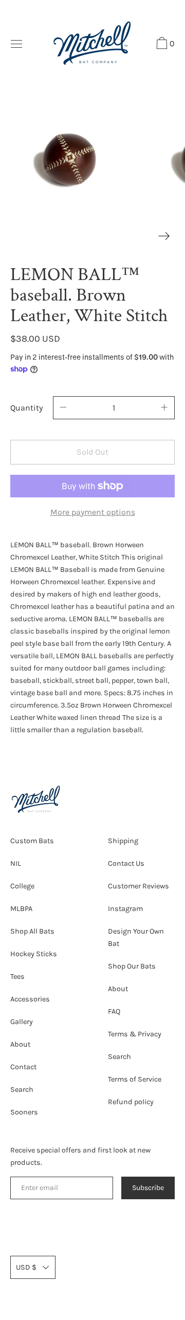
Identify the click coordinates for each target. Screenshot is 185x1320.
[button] (164, 44)
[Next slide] (164, 236)
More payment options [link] (92, 512)
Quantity (26, 408)
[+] (164, 408)
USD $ (26, 1267)
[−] (63, 408)
